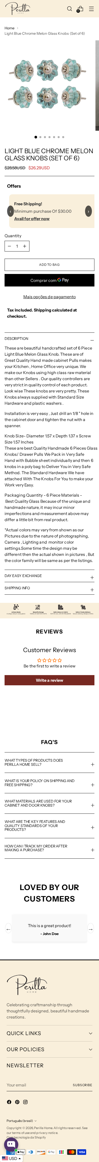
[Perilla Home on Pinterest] (18, 1102)
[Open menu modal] (91, 8)
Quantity (13, 235)
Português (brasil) (20, 1121)
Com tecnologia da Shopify (26, 1137)
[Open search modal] (69, 8)
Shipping (42, 310)
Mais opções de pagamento (49, 296)
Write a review (49, 680)
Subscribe (82, 1085)
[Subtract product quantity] (24, 246)
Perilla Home (43, 1128)
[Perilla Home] (17, 8)
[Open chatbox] (11, 1144)
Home (9, 28)
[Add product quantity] (9, 246)
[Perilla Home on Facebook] (10, 1102)
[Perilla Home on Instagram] (26, 1102)
